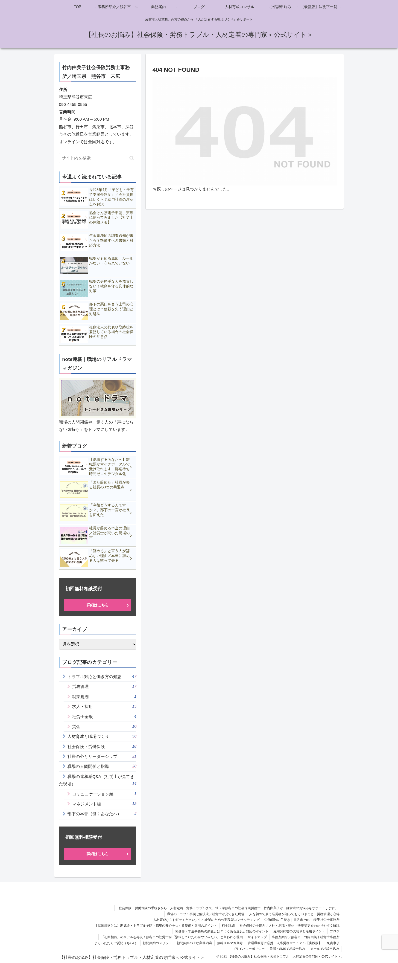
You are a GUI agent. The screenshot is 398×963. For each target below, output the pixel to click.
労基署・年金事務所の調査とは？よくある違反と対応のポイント (222, 931)
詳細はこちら (98, 605)
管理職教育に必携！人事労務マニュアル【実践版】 (285, 943)
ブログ (334, 931)
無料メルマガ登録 (230, 943)
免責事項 (333, 943)
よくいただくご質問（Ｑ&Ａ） (116, 943)
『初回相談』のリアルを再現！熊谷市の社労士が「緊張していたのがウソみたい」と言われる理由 (172, 937)
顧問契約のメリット (157, 943)
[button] (132, 158)
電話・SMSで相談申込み (287, 949)
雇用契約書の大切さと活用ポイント (299, 931)
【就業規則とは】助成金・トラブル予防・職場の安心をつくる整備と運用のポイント (155, 925)
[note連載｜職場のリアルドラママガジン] (97, 397)
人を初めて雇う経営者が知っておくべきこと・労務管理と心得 (294, 914)
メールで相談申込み (324, 949)
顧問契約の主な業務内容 (194, 943)
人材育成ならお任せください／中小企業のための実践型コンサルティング (206, 920)
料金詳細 (228, 925)
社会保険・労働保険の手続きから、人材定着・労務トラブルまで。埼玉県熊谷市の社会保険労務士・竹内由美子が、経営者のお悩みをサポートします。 (230, 908)
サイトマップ (257, 937)
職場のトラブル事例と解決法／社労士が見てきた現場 (205, 914)
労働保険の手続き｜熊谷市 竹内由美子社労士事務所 (301, 920)
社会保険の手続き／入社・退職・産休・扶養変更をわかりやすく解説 (289, 925)
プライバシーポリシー (248, 949)
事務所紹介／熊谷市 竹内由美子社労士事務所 (305, 937)
